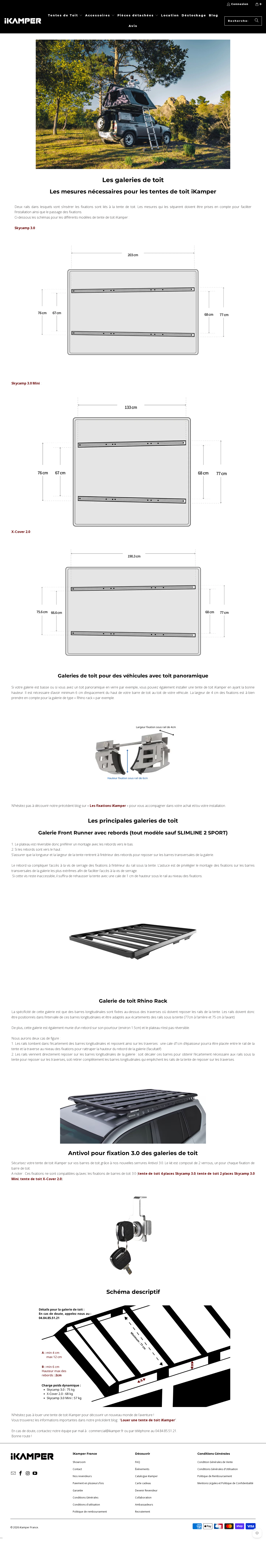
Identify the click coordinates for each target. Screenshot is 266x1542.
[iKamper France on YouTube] (35, 1473)
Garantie (78, 1490)
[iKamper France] (23, 21)
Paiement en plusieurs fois (88, 1483)
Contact (77, 1469)
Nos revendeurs (82, 1476)
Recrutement (142, 1511)
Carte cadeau (143, 1483)
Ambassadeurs (144, 1504)
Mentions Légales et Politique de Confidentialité (225, 1483)
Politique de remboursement (90, 1511)
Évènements (142, 1469)
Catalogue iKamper (146, 1476)
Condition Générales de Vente (215, 1462)
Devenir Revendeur (146, 1490)
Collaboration (143, 1497)
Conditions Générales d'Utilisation (217, 1469)
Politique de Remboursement (214, 1476)
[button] (65, 15)
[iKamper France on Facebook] (21, 1473)
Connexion (239, 4)
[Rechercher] (256, 21)
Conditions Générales (85, 1497)
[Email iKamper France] (13, 1473)
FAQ (137, 1462)
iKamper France (29, 1527)
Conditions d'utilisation (86, 1504)
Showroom (79, 1462)
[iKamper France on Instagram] (28, 1473)
